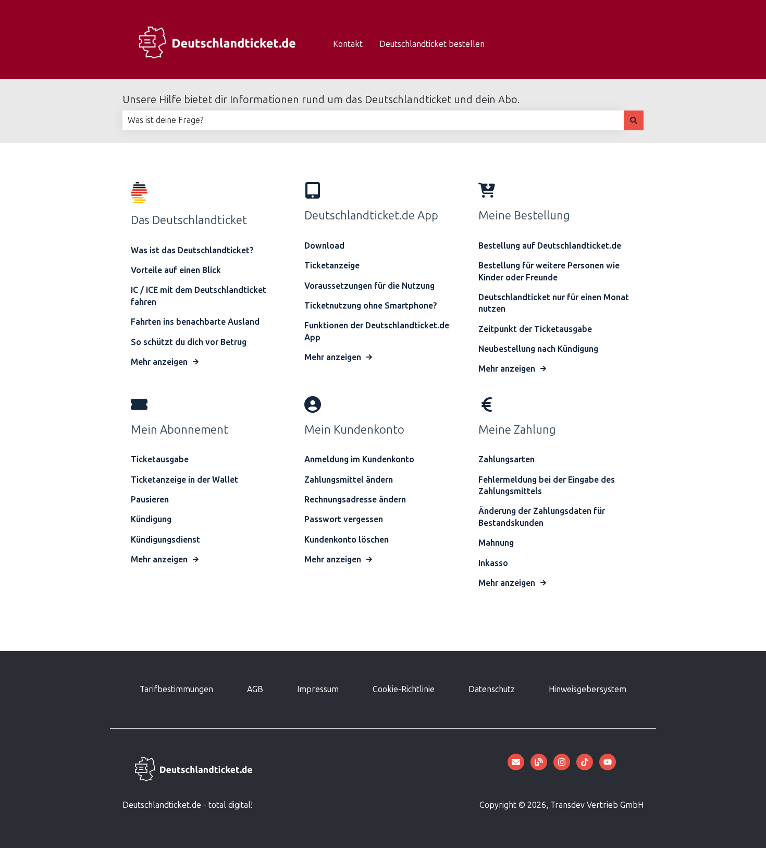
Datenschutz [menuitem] (491, 689)
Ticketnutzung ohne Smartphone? (370, 306)
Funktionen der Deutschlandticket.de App (376, 331)
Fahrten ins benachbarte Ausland (196, 322)
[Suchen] (634, 120)
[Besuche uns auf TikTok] (584, 762)
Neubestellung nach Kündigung (538, 349)
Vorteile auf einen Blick (176, 270)
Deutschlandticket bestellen (432, 44)
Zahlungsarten (506, 459)
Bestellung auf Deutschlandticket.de (549, 246)
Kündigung (151, 519)
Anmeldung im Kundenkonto (359, 459)
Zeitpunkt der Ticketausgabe (535, 329)
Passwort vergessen (343, 519)
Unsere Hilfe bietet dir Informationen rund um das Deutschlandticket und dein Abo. (321, 99)
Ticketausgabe (160, 459)
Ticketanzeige (332, 266)
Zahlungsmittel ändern (348, 480)
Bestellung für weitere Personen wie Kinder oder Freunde (549, 271)
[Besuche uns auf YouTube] (607, 762)
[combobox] (373, 120)
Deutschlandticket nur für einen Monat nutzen (553, 303)
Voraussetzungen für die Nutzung (369, 286)
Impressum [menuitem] (318, 689)
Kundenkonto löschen (346, 540)
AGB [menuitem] (255, 689)
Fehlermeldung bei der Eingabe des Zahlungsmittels (546, 485)
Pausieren (150, 500)
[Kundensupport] (516, 762)
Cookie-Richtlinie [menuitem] (404, 689)
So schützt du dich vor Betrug (188, 342)
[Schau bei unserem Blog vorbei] (538, 762)
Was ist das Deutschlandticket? (192, 250)
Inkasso (493, 563)
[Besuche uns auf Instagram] (561, 762)
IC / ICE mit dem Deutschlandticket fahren (198, 295)
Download (324, 246)
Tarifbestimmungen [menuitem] (176, 689)
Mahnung (496, 543)
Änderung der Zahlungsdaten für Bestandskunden (541, 516)
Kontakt (348, 44)
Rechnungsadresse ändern (355, 500)
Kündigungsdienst (165, 540)
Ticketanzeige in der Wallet (184, 480)
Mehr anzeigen (159, 362)
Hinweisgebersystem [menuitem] (587, 689)
